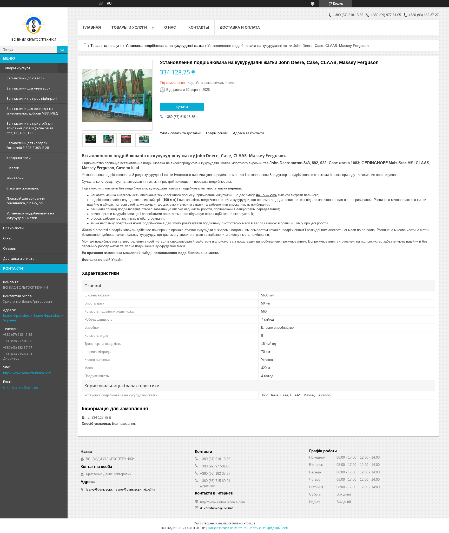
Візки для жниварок (22, 188)
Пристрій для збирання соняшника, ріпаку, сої (25, 200)
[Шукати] (62, 50)
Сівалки (12, 168)
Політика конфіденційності (268, 528)
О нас (7, 238)
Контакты (198, 27)
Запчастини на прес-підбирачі (31, 98)
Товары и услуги (16, 68)
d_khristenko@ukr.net (20, 387)
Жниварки (15, 178)
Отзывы (10, 248)
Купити (182, 106)
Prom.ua (249, 523)
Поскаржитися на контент (227, 528)
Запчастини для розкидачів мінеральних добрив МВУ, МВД (32, 111)
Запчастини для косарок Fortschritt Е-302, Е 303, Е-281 (28, 145)
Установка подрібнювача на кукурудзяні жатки (30, 215)
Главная (92, 27)
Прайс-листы (13, 228)
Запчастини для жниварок (28, 88)
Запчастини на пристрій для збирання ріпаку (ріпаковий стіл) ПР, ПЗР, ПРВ (29, 128)
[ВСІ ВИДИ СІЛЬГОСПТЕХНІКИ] (34, 24)
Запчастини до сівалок (25, 78)
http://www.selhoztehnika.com (27, 373)
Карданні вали (18, 157)
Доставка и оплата (19, 258)
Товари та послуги (106, 45)
